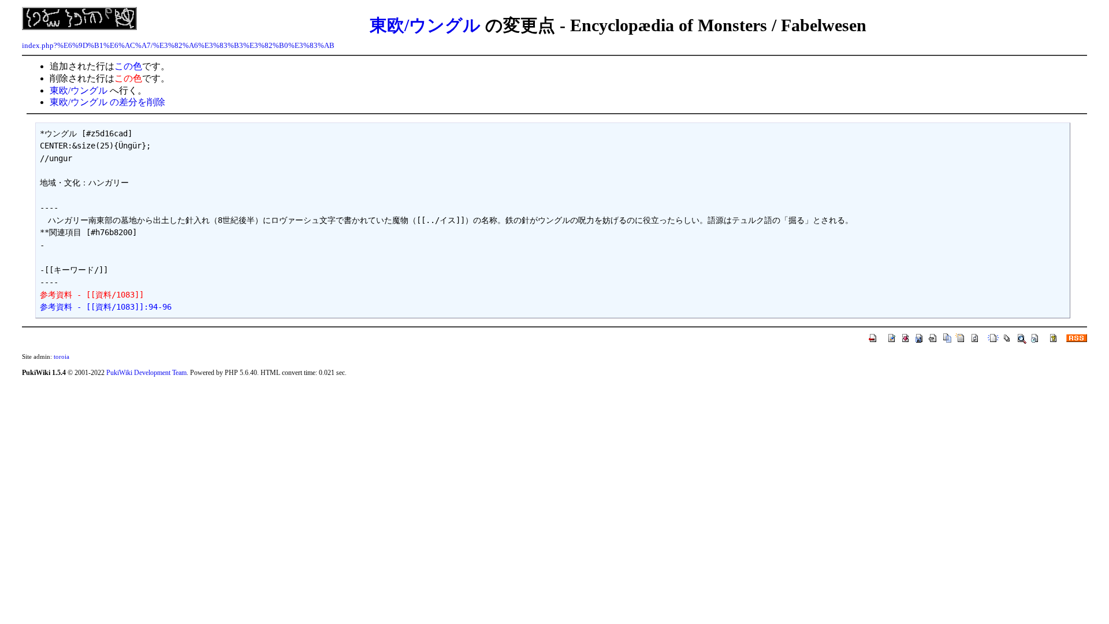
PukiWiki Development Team (146, 373)
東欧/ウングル (425, 25)
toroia (61, 356)
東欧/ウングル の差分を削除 (107, 102)
